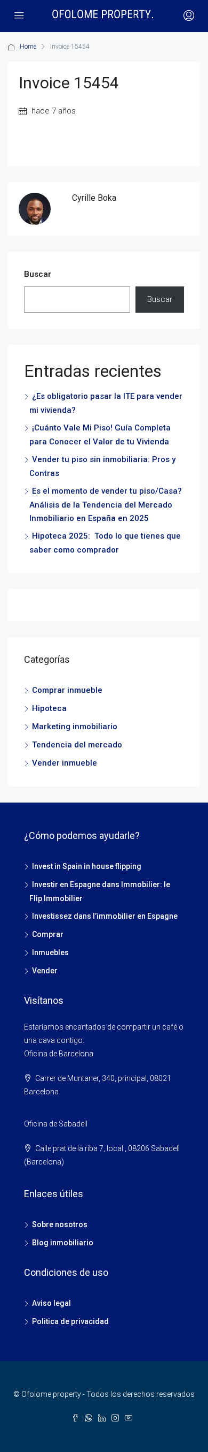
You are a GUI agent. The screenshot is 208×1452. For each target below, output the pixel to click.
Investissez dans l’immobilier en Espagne (105, 916)
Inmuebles (50, 952)
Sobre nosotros (59, 1224)
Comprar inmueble (67, 690)
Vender (45, 970)
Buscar (37, 274)
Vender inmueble (64, 763)
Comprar (47, 934)
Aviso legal (51, 1303)
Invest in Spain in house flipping (86, 866)
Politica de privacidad (70, 1321)
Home (28, 46)
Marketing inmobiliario (74, 726)
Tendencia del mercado (77, 745)
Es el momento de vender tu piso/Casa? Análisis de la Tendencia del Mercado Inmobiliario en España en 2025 (105, 504)
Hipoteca (49, 708)
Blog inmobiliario (62, 1242)
